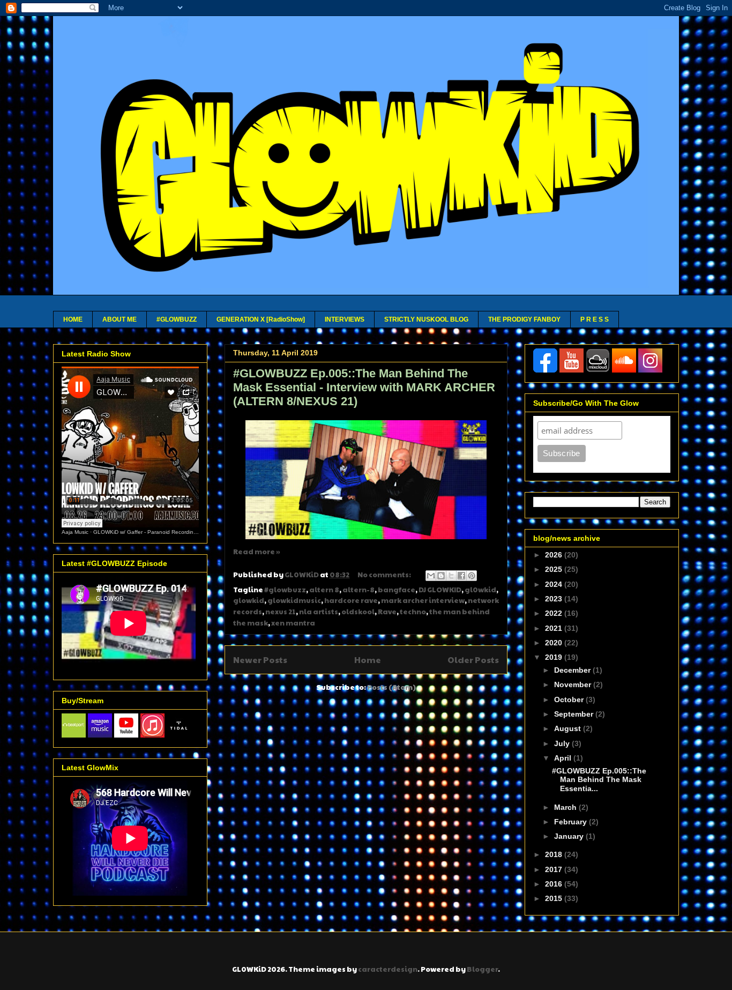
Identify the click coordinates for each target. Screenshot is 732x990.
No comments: (384, 574)
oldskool (358, 611)
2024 (554, 584)
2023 (554, 598)
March (566, 807)
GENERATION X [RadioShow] (260, 319)
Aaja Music (75, 532)
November (573, 684)
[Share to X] (451, 575)
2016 (554, 884)
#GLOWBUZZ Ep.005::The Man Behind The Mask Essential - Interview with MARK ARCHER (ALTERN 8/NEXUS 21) (364, 387)
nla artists (318, 611)
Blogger (482, 969)
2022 (554, 613)
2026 (554, 554)
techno (413, 611)
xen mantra (293, 623)
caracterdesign (387, 969)
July (563, 743)
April (563, 758)
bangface (396, 589)
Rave (387, 611)
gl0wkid (480, 589)
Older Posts (473, 659)
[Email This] (430, 575)
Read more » (256, 551)
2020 (554, 642)
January (570, 836)
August (568, 728)
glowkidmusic (294, 600)
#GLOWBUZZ (176, 319)
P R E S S (594, 319)
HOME (73, 319)
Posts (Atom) (391, 687)
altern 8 (324, 589)
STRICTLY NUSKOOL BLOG (426, 319)
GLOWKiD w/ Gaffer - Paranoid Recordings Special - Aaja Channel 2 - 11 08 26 (191, 532)
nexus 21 (280, 611)
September (574, 714)
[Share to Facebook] (461, 575)
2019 (554, 657)
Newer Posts (260, 659)
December (573, 670)
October (570, 699)
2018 (554, 854)
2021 (554, 628)
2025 (554, 569)
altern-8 (358, 589)
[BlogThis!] (441, 575)
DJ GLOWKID (440, 589)
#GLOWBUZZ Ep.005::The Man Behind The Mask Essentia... (599, 779)
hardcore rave (351, 600)
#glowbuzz (285, 589)
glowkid (248, 600)
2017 (554, 869)
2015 (554, 898)
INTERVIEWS (344, 319)
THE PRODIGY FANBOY (524, 319)
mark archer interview (423, 600)
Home (367, 659)
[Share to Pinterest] (471, 575)
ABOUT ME (119, 319)
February (571, 821)
